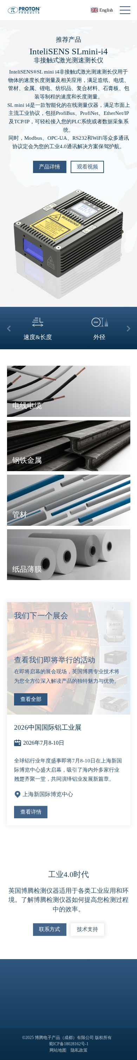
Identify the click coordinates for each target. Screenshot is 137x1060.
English (105, 10)
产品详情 (49, 167)
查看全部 (30, 699)
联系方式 (49, 927)
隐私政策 (79, 1050)
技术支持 (87, 927)
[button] (9, 328)
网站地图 (58, 1050)
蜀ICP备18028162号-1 (69, 1043)
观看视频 (87, 167)
